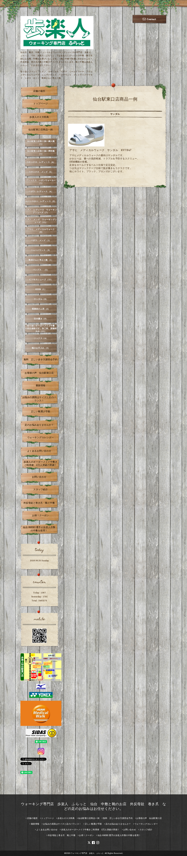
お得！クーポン (40, 515)
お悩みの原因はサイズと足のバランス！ (39, 399)
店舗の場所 (39, 91)
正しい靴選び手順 (40, 411)
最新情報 (40, 385)
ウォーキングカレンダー (40, 437)
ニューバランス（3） (41, 250)
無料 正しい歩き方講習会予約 (40, 359)
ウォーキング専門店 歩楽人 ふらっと (87, 853)
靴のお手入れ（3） (41, 348)
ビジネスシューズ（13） (41, 279)
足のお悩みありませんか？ (39, 424)
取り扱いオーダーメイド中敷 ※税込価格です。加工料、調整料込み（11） (41, 328)
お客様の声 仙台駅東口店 (39, 372)
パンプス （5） (41, 269)
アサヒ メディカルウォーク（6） (41, 230)
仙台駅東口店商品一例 (40, 129)
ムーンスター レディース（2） (40, 201)
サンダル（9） (41, 299)
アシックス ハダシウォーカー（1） (41, 181)
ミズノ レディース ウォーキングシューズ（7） (41, 211)
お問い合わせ (39, 476)
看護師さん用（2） (41, 309)
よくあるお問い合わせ (39, 450)
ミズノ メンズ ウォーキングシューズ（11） (41, 220)
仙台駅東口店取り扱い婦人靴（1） (41, 142)
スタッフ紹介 (40, 489)
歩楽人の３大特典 (39, 117)
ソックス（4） (41, 338)
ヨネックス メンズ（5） (41, 172)
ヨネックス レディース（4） (41, 162)
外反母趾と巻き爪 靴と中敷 (39, 502)
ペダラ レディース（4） (41, 191)
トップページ (40, 103)
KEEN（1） (41, 289)
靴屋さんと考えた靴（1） (41, 260)
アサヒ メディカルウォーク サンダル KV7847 (100, 150)
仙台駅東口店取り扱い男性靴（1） (41, 152)
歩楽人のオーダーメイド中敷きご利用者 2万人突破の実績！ (40, 463)
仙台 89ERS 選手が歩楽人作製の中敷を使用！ (39, 529)
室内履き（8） (41, 318)
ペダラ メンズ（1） (41, 240)
